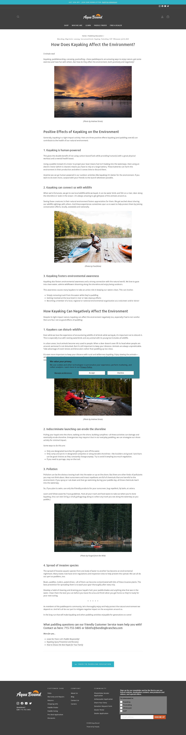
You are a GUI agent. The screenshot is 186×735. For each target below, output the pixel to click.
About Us (74, 693)
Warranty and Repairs (56, 697)
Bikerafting (60, 39)
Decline (120, 373)
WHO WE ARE (77, 25)
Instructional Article (87, 39)
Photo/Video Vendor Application (101, 694)
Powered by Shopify (93, 727)
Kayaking (97, 39)
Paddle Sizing (53, 711)
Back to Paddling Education (94, 664)
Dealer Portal (99, 710)
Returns (51, 700)
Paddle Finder (53, 707)
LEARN (88, 25)
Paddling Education (95, 36)
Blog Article (69, 39)
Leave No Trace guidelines (69, 494)
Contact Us (75, 700)
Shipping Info (53, 704)
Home (84, 36)
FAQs (49, 693)
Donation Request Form (103, 706)
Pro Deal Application (55, 715)
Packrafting (104, 39)
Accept (92, 373)
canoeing (77, 39)
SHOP (66, 25)
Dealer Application (101, 713)
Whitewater (117, 39)
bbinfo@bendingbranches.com (104, 628)
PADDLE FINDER (100, 25)
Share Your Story (100, 703)
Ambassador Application (103, 699)
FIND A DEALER (116, 25)
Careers (74, 704)
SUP (111, 39)
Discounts (51, 718)
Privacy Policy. (86, 367)
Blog (72, 697)
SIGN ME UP (160, 717)
